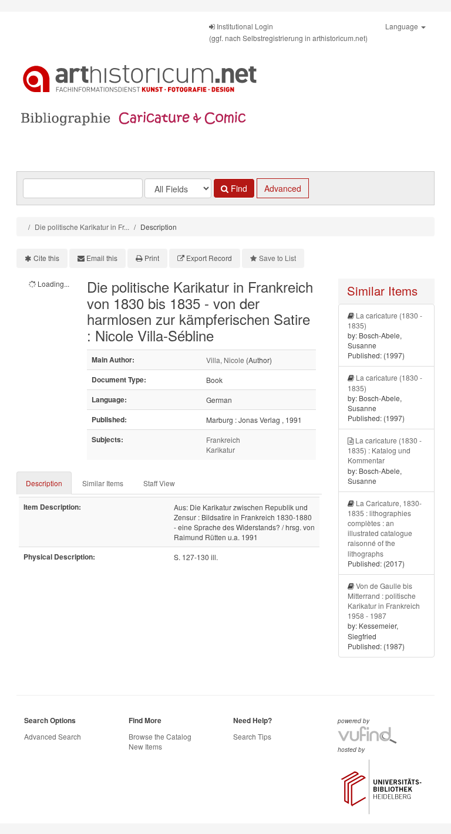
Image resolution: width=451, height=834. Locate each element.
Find (237, 188)
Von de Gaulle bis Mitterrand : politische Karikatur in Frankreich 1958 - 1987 (384, 601)
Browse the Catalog (160, 736)
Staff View (159, 483)
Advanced (282, 188)
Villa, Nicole (225, 360)
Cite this (46, 258)
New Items (145, 746)
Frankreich (223, 440)
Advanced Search (52, 736)
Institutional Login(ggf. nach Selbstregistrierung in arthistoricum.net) (288, 32)
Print (151, 258)
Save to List (277, 258)
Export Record (209, 258)
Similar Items (102, 483)
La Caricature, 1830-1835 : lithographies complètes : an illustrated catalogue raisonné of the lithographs (385, 528)
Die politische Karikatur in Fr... (82, 227)
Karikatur (220, 450)
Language (402, 26)
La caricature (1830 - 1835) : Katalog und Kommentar (385, 450)
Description (44, 483)
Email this (101, 258)
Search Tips (252, 736)
